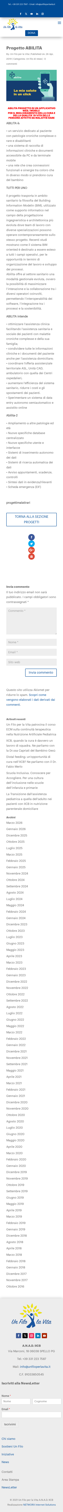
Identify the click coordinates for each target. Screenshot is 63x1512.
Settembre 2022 (17, 1000)
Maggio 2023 (15, 949)
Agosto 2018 (14, 1242)
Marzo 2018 (14, 1254)
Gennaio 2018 (15, 1267)
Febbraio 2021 (15, 1089)
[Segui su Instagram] (42, 14)
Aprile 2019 (14, 1210)
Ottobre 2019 (15, 1185)
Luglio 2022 (14, 1013)
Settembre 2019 (17, 1191)
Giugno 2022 (15, 1019)
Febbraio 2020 (16, 1159)
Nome (6, 1396)
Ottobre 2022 (15, 994)
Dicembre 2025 (16, 835)
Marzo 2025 (14, 854)
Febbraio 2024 (16, 911)
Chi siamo (8, 1438)
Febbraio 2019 (16, 1223)
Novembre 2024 (17, 873)
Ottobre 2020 (15, 1115)
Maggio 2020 (15, 1140)
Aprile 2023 (14, 956)
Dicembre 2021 (16, 1051)
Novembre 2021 (17, 1057)
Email (6, 1409)
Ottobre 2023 (15, 930)
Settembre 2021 (16, 1064)
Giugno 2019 (15, 1197)
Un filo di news (34, 59)
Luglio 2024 (14, 899)
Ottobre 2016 (15, 1286)
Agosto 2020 (15, 1121)
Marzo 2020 (14, 1153)
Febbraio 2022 (16, 1038)
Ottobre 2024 (15, 880)
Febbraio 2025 (16, 860)
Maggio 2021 (15, 1070)
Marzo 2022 (14, 1032)
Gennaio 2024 (16, 918)
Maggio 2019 (15, 1203)
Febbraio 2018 (16, 1261)
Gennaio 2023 (16, 975)
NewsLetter (9, 1487)
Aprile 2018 (14, 1248)
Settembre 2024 (17, 886)
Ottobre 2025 (15, 841)
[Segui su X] (26, 14)
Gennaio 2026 (16, 829)
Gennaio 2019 (15, 1229)
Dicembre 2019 (16, 1172)
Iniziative (8, 1454)
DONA (31, 33)
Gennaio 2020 (16, 1165)
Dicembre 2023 (16, 924)
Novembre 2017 (16, 1280)
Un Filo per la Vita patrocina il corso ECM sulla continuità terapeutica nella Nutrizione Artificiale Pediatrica (31, 729)
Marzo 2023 (14, 962)
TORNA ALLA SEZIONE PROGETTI (31, 519)
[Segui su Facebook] (20, 14)
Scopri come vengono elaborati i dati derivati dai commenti (30, 700)
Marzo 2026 (14, 822)
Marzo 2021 (14, 1083)
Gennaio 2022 (16, 1045)
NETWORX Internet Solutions (39, 1505)
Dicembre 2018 (16, 1235)
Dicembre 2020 (16, 1102)
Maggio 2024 (15, 905)
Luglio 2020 (14, 1127)
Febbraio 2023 (16, 968)
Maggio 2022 (15, 1026)
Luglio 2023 (14, 937)
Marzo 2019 (14, 1216)
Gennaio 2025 (16, 867)
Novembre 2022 (17, 987)
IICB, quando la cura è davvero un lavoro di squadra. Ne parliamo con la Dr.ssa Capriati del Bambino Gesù (30, 745)
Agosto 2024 (15, 892)
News (5, 1462)
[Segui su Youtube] (31, 14)
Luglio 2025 (14, 848)
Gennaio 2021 (15, 1095)
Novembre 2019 (17, 1178)
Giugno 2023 (15, 943)
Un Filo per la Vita (19, 54)
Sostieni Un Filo (12, 1446)
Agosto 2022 (15, 1007)
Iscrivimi (10, 1424)
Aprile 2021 (13, 1076)
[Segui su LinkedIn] (37, 14)
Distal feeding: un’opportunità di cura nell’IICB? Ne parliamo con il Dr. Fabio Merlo (31, 761)
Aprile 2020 (14, 1146)
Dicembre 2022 (16, 981)
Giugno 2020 (15, 1134)
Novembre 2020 (17, 1108)
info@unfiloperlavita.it (35, 1366)
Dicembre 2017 (16, 1273)
